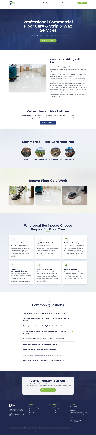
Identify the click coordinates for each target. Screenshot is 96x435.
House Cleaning (33, 407)
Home (36, 3)
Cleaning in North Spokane (55, 409)
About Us (42, 3)
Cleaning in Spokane (54, 407)
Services (48, 3)
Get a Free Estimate (47, 40)
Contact (68, 3)
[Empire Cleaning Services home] (12, 3)
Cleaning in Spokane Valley (56, 411)
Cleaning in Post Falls (54, 412)
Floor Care (31, 414)
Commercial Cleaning (34, 409)
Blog (63, 3)
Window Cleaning (33, 412)
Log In (75, 3)
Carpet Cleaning (33, 411)
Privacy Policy (36, 431)
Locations (56, 3)
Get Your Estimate (49, 123)
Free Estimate (82, 3)
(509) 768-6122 (73, 407)
